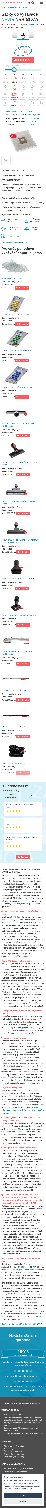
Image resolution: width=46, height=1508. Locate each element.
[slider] (14, 69)
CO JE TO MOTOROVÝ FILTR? (35, 121)
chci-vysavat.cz (11, 2)
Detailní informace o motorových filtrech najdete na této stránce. (22, 1110)
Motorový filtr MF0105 (12, 278)
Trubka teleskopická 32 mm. (14, 727)
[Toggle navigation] (41, 2)
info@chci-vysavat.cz (24, 1270)
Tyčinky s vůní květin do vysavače (17, 351)
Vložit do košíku (22, 60)
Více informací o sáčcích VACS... (15, 243)
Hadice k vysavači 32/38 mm (13, 763)
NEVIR (25, 8)
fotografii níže (33, 24)
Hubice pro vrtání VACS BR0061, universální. (21, 615)
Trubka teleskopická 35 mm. (14, 690)
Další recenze (23, 857)
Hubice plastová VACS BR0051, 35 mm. (17, 579)
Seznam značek (14, 8)
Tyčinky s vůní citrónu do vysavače (17, 314)
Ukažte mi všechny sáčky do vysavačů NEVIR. (22, 1324)
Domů (3, 8)
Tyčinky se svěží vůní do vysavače (16, 387)
